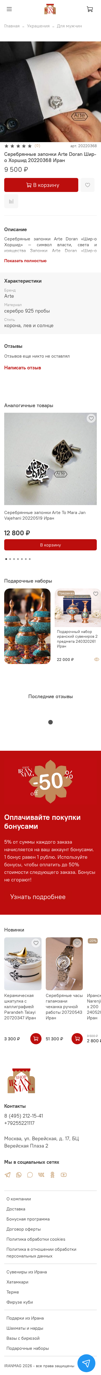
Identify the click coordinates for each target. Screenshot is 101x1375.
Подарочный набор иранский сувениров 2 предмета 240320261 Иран (77, 639)
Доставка (15, 1209)
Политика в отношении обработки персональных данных (41, 1252)
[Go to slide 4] (18, 559)
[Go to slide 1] (6, 559)
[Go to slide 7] (30, 559)
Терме (12, 1292)
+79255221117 (19, 1123)
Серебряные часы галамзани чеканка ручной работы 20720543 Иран (64, 1006)
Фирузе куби (19, 1302)
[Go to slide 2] (10, 559)
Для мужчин (69, 26)
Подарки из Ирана (25, 1318)
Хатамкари (17, 1282)
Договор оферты (23, 1229)
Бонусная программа (28, 1219)
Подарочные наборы (27, 1348)
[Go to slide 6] (26, 559)
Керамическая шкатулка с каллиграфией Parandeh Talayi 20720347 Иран (20, 1006)
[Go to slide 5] (22, 559)
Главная (12, 26)
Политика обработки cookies (35, 1239)
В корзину (50, 545)
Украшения (38, 26)
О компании (18, 1199)
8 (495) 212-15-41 (23, 1116)
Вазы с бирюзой (23, 1338)
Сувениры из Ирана (26, 1272)
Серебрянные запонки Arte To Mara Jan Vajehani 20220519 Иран (45, 515)
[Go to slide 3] (14, 559)
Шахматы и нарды (24, 1328)
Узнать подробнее (38, 896)
